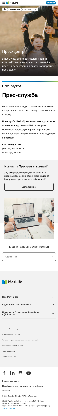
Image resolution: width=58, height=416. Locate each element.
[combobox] (29, 256)
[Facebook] (4, 373)
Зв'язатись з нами (11, 381)
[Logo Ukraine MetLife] (12, 283)
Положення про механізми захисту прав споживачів (20, 340)
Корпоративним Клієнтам (11, 334)
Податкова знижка (8, 351)
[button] (3, 2)
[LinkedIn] (12, 373)
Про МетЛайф (15, 9)
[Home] (4, 9)
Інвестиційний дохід (9, 357)
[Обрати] (50, 256)
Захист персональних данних (12, 345)
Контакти (6, 391)
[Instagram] (20, 373)
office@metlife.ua (8, 408)
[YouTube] (28, 373)
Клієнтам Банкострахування (12, 329)
